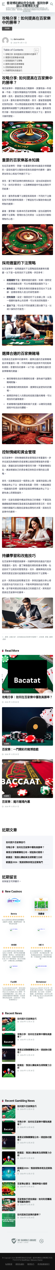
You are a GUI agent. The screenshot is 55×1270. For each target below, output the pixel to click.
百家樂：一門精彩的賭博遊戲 (20, 749)
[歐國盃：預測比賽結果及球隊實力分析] (8, 1076)
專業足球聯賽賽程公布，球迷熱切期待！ (25, 852)
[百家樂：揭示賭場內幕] (27, 778)
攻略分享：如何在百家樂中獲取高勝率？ (27, 697)
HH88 (13, 945)
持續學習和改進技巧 (13, 70)
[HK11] (41, 928)
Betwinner (41, 982)
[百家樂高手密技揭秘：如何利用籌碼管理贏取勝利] (8, 1210)
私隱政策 (8, 1264)
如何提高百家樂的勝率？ (29, 1214)
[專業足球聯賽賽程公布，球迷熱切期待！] (8, 1061)
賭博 (50, 637)
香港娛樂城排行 (44, 1264)
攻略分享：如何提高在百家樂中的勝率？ (23, 637)
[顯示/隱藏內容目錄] (35, 50)
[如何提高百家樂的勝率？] (8, 1226)
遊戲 (4, 639)
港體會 (41, 914)
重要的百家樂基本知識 (14, 57)
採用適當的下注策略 (13, 61)
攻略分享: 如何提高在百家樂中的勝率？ (21, 54)
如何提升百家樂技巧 (15, 842)
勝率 (6, 637)
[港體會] (41, 910)
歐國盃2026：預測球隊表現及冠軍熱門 (24, 862)
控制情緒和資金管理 (13, 67)
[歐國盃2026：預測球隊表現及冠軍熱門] (8, 1179)
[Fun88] (14, 965)
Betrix (14, 914)
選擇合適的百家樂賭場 (14, 64)
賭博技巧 (30, 1264)
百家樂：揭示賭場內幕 (16, 801)
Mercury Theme (36, 1260)
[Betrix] (13, 902)
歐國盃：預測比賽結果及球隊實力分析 (24, 857)
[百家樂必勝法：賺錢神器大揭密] (8, 1195)
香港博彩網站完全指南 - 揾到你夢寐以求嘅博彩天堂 (27, 4)
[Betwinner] (41, 965)
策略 (46, 637)
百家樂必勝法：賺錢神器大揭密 (32, 1183)
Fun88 (14, 982)
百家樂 (7, 28)
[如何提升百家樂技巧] (8, 1030)
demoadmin (18, 39)
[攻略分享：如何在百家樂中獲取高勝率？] (27, 674)
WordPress (25, 1260)
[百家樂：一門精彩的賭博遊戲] (27, 726)
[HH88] (13, 928)
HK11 (41, 945)
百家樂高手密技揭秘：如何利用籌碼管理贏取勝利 (34, 1200)
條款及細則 (19, 1264)
